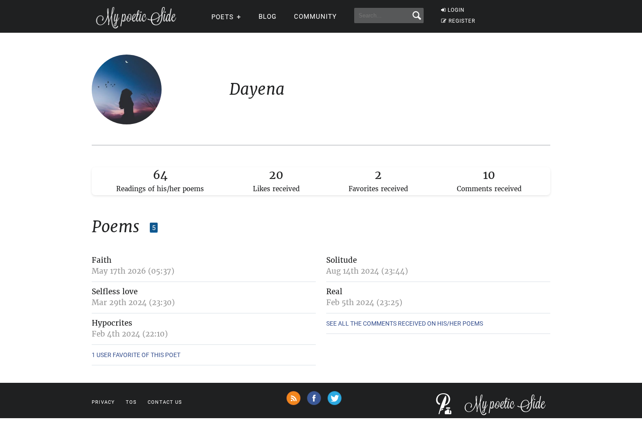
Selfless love (115, 291)
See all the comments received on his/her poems (404, 323)
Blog (267, 17)
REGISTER (462, 21)
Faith (101, 260)
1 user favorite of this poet (136, 354)
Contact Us (165, 402)
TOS (131, 402)
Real (334, 291)
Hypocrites (112, 323)
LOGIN (456, 10)
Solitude (341, 260)
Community (315, 17)
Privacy (103, 402)
